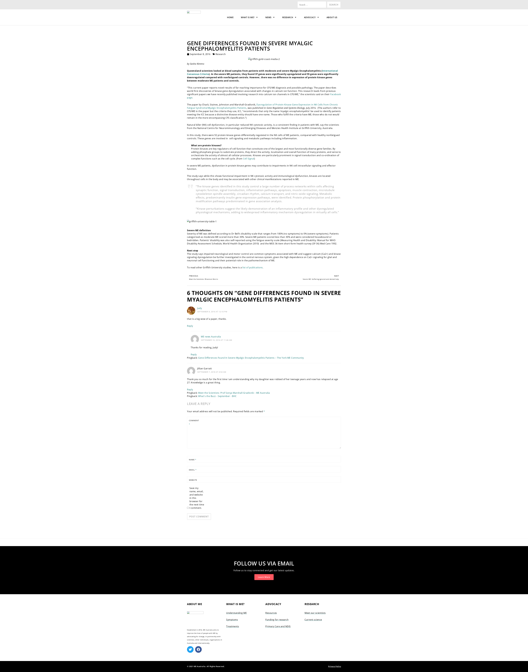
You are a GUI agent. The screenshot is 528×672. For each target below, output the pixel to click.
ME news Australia (211, 336)
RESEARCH (287, 17)
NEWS (268, 17)
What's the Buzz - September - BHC (217, 396)
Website (193, 480)
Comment (194, 422)
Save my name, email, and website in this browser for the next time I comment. (196, 498)
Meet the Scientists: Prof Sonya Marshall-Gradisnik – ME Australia (234, 392)
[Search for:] (312, 4)
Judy (199, 308)
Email (192, 470)
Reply (190, 325)
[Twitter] (190, 649)
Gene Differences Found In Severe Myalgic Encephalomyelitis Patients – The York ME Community (251, 357)
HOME (230, 17)
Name (192, 459)
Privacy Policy (334, 666)
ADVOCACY (310, 17)
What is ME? (248, 17)
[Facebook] (198, 649)
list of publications (252, 267)
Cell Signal (248, 158)
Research (221, 54)
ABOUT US (332, 17)
